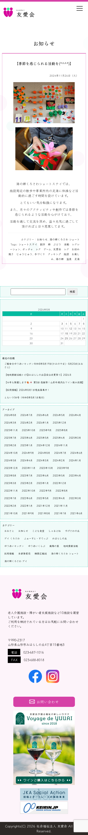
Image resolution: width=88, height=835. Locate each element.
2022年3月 (75, 498)
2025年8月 (62, 430)
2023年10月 (46, 467)
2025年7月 (10, 437)
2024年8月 (44, 452)
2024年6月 (76, 452)
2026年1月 (43, 422)
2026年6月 (43, 415)
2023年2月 (26, 483)
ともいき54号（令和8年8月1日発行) (24, 397)
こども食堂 (38, 530)
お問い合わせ (48, 701)
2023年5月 (59, 475)
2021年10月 (11, 513)
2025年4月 (59, 437)
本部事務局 (24, 553)
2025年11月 (11, 430)
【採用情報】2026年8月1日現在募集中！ (27, 389)
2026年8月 (10, 415)
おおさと (9, 530)
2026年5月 (59, 415)
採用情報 (9, 553)
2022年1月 (26, 505)
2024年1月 (75, 460)
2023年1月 (43, 483)
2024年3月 (43, 460)
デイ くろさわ (12, 538)
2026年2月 (26, 422)
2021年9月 (28, 513)
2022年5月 (43, 498)
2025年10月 (28, 430)
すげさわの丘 (72, 530)
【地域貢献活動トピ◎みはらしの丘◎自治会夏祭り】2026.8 (37, 374)
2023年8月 (10, 475)
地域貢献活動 (70, 546)
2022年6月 (26, 498)
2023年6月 (43, 475)
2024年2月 (59, 460)
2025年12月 (59, 422)
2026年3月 (10, 422)
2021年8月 (44, 513)
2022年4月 (59, 498)
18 (66, 333)
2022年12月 (59, 483)
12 (70, 328)
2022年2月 (10, 505)
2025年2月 (10, 445)
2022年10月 (28, 490)
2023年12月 (11, 467)
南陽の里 (54, 546)
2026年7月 (26, 415)
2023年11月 (28, 467)
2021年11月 (61, 505)
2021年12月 (43, 505)
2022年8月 (62, 490)
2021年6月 (76, 513)
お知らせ (42, 239)
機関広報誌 (41, 553)
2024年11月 (61, 445)
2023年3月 (10, 483)
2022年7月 (10, 498)
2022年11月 (11, 490)
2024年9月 (28, 452)
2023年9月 (63, 467)
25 (66, 338)
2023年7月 (26, 475)
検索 (72, 291)
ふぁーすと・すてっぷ (36, 538)
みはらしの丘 (59, 538)
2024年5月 (10, 460)
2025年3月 (75, 437)
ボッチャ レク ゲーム (36, 249)
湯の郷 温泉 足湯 (68, 259)
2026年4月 (75, 415)
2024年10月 (11, 452)
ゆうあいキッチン (14, 546)
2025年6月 (26, 437)
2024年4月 (26, 460)
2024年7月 (60, 452)
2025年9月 (45, 430)
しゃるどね (55, 530)
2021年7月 (60, 513)
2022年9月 (45, 490)
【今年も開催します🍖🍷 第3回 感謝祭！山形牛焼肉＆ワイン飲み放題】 (44, 382)
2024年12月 (43, 445)
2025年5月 (43, 437)
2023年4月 (75, 475)
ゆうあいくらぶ (36, 546)
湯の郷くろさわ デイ (15, 561)
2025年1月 (26, 445)
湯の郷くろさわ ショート (65, 239)
